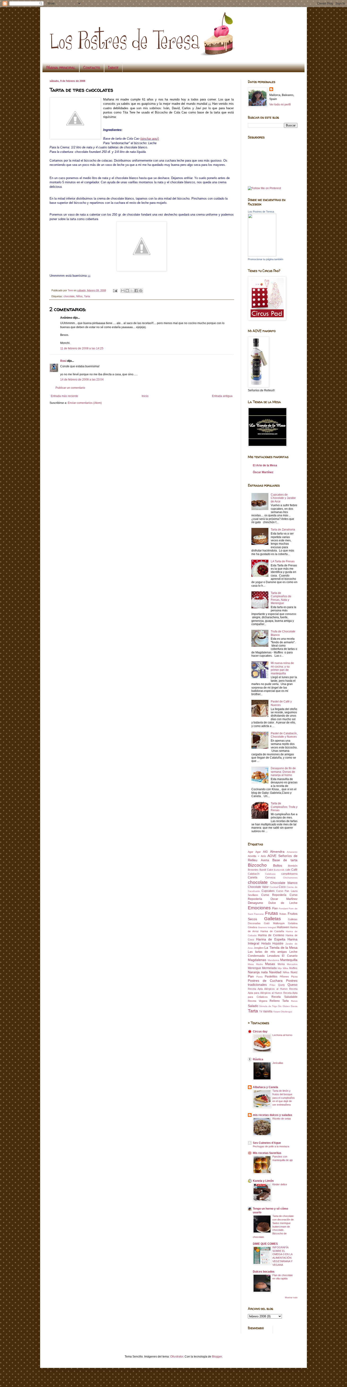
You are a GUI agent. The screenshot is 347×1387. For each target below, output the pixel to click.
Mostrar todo (291, 1297)
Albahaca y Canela (265, 1087)
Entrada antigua (222, 396)
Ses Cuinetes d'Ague (267, 1143)
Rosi (63, 361)
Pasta (259, 976)
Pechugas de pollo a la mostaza (271, 1146)
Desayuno (255, 903)
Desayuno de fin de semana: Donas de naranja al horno (283, 772)
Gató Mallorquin (274, 923)
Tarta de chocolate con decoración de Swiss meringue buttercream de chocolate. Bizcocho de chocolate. (273, 1226)
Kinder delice (279, 1184)
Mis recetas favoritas (267, 1153)
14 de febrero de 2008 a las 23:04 (82, 379)
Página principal (60, 67)
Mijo (280, 968)
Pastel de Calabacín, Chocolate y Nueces (284, 735)
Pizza (294, 976)
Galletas (272, 918)
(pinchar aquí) (149, 138)
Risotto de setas (281, 1118)
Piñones (284, 976)
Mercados (292, 964)
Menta (281, 964)
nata (264, 972)
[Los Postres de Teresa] (262, 255)
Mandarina (273, 960)
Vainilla (267, 1011)
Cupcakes (268, 891)
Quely (281, 984)
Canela (252, 877)
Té (260, 1011)
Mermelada (269, 968)
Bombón (292, 865)
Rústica (258, 1059)
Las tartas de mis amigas (267, 951)
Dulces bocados (264, 1271)
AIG (265, 851)
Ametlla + (253, 856)
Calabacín (253, 873)
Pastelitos (271, 976)
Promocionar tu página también (265, 259)
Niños (79, 296)
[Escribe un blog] (127, 290)
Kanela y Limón (263, 1180)
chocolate (69, 296)
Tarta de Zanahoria (283, 529)
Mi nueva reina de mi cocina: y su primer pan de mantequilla (282, 668)
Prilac (272, 985)
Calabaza (270, 874)
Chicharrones (290, 877)
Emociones (259, 907)
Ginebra (252, 927)
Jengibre (259, 947)
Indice (113, 67)
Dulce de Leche (282, 903)
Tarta (87, 296)
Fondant (283, 908)
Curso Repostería (274, 895)
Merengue (254, 968)
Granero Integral (267, 927)
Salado (253, 1006)
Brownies (253, 869)
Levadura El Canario (282, 955)
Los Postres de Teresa (261, 211)
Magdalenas (257, 960)
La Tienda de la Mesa (280, 947)
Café (294, 869)
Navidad (275, 972)
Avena (265, 860)
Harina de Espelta (270, 939)
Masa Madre (255, 964)
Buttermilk (279, 870)
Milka (285, 968)
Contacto (91, 67)
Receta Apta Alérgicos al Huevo (268, 988)
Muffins (293, 968)
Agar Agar (254, 851)
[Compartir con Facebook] (136, 290)
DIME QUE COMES (265, 1243)
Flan (275, 908)
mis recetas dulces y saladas (272, 1115)
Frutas (271, 913)
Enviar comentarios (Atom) (85, 403)
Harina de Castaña (272, 931)
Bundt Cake (266, 869)
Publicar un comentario (70, 387)
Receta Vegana (257, 1000)
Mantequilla (288, 960)
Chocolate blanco (284, 883)
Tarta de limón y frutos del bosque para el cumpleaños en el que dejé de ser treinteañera (283, 1097)
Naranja (254, 972)
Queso (292, 984)
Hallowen (283, 927)
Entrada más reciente (64, 396)
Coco (282, 887)
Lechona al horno (282, 1035)
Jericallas (277, 1062)
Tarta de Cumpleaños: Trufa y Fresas (284, 807)
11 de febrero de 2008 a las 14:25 (81, 348)
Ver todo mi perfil (280, 104)
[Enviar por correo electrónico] (122, 290)
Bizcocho (257, 865)
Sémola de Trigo (268, 1006)
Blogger (217, 1356)
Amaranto (292, 852)
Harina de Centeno (271, 935)
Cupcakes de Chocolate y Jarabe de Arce (283, 498)
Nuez (294, 972)
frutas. (283, 913)
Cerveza (270, 877)
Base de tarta (285, 860)
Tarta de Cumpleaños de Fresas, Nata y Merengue (281, 598)
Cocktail (274, 887)
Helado (266, 943)
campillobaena (289, 873)
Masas (270, 964)
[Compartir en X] (131, 290)
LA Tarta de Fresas (283, 561)
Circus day (260, 1031)
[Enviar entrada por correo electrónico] (115, 290)
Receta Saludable (284, 996)
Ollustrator (176, 1356)
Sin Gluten (284, 1006)
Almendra (277, 851)
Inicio (145, 396)
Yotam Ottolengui (282, 1011)
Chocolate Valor (258, 887)
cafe (287, 869)
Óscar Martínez (263, 472)
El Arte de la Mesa (265, 465)
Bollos (277, 865)
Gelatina (292, 923)
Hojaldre (278, 943)
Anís (263, 856)
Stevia (294, 1006)
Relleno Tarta (279, 1001)
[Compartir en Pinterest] (140, 290)
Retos (294, 1001)
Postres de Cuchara (265, 980)
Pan (251, 976)
